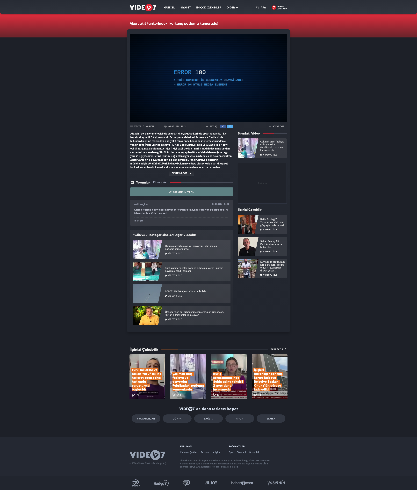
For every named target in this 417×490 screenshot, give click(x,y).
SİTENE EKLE (278, 126)
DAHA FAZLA (277, 349)
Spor (239, 418)
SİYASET (185, 7)
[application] (208, 78)
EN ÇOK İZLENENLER (208, 7)
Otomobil (254, 452)
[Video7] (142, 7)
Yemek (271, 418)
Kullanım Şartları (188, 452)
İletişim (216, 452)
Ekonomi (241, 452)
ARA (263, 7)
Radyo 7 (161, 483)
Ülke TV (211, 483)
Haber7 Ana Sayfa (280, 7)
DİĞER (231, 7)
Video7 (137, 126)
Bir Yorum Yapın (183, 192)
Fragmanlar (146, 418)
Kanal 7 (135, 483)
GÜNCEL (169, 7)
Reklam (205, 452)
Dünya (177, 418)
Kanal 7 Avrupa (186, 483)
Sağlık (208, 418)
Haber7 (242, 483)
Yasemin (276, 483)
